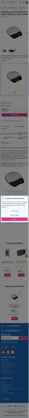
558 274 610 (12, 326)
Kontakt (3, 380)
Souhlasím (14, 219)
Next (28, 33)
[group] (8, 261)
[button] (8, 271)
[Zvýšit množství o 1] (26, 110)
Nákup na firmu (5, 359)
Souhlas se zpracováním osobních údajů (11, 389)
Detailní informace (14, 61)
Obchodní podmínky (6, 384)
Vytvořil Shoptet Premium (11, 415)
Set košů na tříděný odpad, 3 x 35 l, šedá (8, 262)
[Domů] (2, 7)
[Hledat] (20, 2)
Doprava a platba (5, 361)
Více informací (14, 211)
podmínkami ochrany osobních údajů (9, 342)
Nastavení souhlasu (14, 215)
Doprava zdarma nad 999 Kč (9, 138)
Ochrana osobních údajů (7, 386)
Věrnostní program (5, 370)
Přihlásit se (23, 337)
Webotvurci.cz (22, 415)
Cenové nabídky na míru (7, 374)
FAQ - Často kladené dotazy (8, 392)
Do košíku (15, 115)
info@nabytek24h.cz (13, 331)
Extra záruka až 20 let (9, 133)
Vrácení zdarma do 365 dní (7, 364)
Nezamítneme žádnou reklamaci (23, 133)
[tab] (5, 143)
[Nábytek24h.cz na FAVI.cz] (3, 352)
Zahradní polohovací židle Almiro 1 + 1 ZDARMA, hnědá (22, 263)
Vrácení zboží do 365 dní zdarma (22, 138)
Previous (1, 33)
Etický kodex (4, 391)
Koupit (14, 318)
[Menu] (3, 2)
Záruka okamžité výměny (7, 372)
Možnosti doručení (7, 105)
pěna (15, 224)
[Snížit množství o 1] (21, 110)
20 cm (15, 236)
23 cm (15, 233)
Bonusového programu (17, 120)
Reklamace (4, 382)
